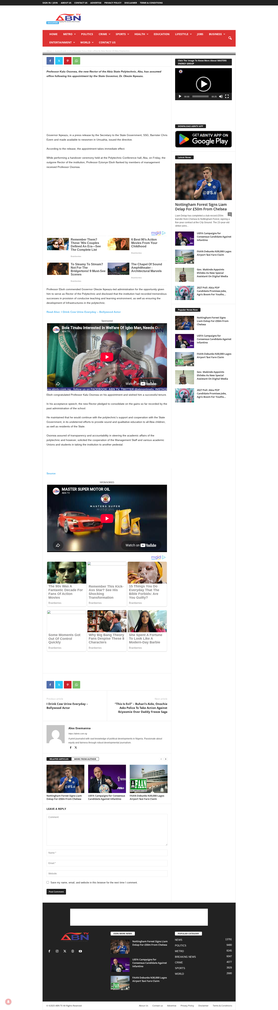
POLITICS (87, 34)
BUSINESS (215, 34)
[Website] (73, 951)
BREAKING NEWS (185, 956)
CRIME (103, 34)
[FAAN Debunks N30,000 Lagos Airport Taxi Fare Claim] (149, 779)
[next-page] (166, 759)
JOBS (200, 34)
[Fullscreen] (227, 96)
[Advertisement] (167, 17)
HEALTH (139, 34)
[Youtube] (80, 951)
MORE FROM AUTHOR (85, 759)
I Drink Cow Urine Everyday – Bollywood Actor (67, 706)
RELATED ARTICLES (59, 759)
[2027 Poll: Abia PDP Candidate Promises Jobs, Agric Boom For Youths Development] (184, 293)
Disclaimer (130, 2)
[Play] (180, 96)
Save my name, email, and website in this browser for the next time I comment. (94, 882)
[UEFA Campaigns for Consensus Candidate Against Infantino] (107, 779)
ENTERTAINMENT (60, 42)
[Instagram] (58, 951)
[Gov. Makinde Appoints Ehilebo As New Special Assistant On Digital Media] (184, 275)
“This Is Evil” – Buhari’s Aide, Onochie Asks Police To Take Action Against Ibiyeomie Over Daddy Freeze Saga (141, 708)
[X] (59, 61)
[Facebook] (50, 61)
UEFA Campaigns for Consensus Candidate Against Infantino (106, 797)
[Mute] (221, 96)
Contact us (80, 2)
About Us (66, 2)
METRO (67, 34)
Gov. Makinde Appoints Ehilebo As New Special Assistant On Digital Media (212, 273)
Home (53, 34)
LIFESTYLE (181, 34)
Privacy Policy (112, 2)
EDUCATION (161, 34)
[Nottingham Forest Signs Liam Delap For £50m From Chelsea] (65, 779)
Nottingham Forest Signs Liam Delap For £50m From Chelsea (64, 797)
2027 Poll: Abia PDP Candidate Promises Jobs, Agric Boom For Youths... (211, 291)
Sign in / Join (50, 2)
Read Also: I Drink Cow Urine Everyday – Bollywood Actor (84, 311)
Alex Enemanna (57, 50)
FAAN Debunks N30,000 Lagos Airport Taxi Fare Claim (147, 797)
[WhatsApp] (76, 61)
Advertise (95, 2)
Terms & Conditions (151, 2)
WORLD (85, 42)
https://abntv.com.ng (77, 733)
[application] (203, 84)
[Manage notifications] (8, 1002)
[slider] (200, 96)
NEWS (178, 939)
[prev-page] (161, 759)
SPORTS (121, 34)
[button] (230, 38)
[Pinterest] (67, 61)
